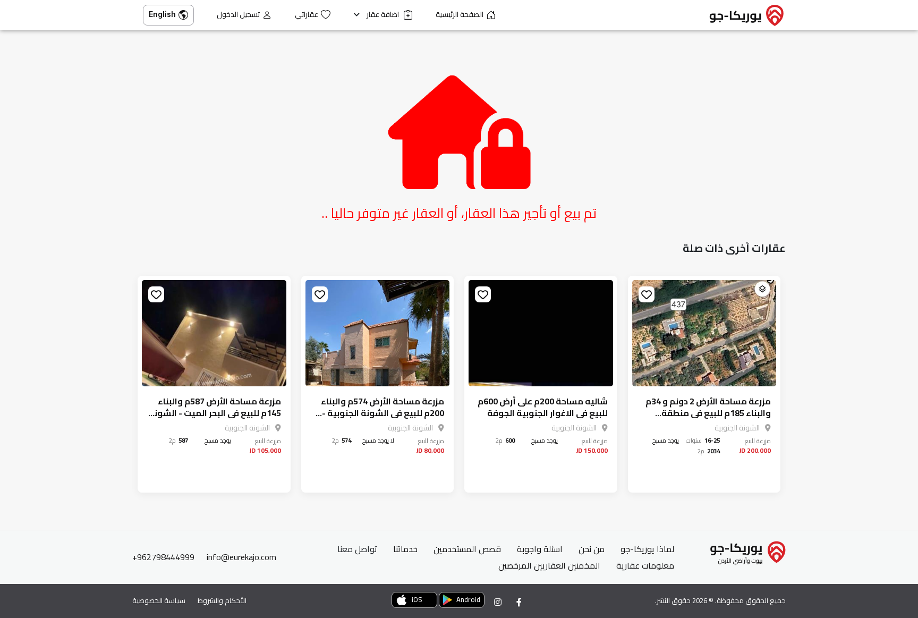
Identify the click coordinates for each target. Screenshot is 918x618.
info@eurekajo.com (241, 557)
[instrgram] (498, 602)
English (162, 14)
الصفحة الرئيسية (459, 14)
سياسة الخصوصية (158, 600)
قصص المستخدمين (467, 549)
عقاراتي (306, 14)
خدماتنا (405, 549)
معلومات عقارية (645, 565)
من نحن (592, 549)
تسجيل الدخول (238, 14)
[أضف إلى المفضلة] (646, 294)
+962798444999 (163, 557)
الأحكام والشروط (222, 600)
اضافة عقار (384, 14)
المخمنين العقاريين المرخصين (549, 565)
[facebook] (519, 602)
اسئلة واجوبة (540, 549)
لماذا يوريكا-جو (647, 549)
